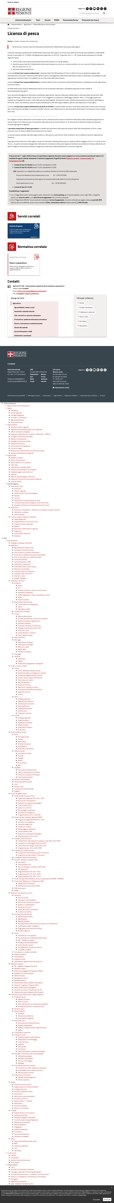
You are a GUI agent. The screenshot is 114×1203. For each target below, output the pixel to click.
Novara (43, 374)
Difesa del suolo (19, 1020)
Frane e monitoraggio (25, 1061)
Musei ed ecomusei (24, 685)
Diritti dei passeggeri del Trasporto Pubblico (28, 971)
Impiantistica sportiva (25, 708)
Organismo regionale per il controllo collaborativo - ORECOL (31, 434)
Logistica (21, 1044)
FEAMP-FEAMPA (20, 578)
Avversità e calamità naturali (24, 311)
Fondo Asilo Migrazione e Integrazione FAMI (29, 881)
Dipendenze (18, 1103)
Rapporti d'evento (24, 999)
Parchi (20, 607)
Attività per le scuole (24, 907)
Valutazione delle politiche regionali (26, 529)
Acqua (20, 585)
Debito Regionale (20, 519)
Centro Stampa (19, 514)
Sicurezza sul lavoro (21, 1098)
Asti (31, 376)
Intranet (102, 395)
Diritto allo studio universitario (28, 909)
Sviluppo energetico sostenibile (24, 1117)
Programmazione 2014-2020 (28, 836)
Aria (19, 588)
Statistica (17, 536)
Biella (32, 379)
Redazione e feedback (70, 395)
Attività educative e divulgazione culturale (32, 673)
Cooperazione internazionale (23, 789)
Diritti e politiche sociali (18, 732)
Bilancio (17, 526)
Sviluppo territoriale (20, 1115)
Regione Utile (11, 455)
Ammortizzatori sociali (25, 945)
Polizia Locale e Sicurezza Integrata (26, 493)
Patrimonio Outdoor (24, 652)
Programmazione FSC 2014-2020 (29, 874)
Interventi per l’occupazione (27, 935)
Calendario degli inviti (25, 824)
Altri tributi (17, 1150)
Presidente (14, 410)
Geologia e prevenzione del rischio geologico (29, 1053)
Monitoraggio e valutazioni (27, 810)
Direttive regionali (24, 931)
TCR (15, 1148)
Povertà (20, 756)
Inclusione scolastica (25, 912)
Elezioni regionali (20, 491)
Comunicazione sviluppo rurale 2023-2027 (32, 845)
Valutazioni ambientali (25, 592)
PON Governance (20, 888)
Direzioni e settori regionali (20, 427)
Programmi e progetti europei (24, 850)
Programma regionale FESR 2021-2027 (31, 819)
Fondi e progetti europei (19, 793)
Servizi (47, 20)
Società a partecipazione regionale (22, 453)
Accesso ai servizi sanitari (22, 1084)
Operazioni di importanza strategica (30, 803)
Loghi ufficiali (58, 395)
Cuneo (32, 381)
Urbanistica (21, 659)
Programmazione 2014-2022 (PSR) (30, 848)
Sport (16, 696)
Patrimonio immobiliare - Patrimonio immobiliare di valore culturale (37, 510)
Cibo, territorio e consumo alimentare (27, 315)
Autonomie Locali (17, 486)
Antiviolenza (22, 741)
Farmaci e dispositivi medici (23, 1091)
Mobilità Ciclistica (20, 968)
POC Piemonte (23, 869)
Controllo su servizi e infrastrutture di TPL (28, 990)
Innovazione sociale (24, 753)
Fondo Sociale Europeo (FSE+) (24, 796)
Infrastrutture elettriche (26, 1016)
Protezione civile (19, 1035)
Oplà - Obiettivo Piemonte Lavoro (22, 1184)
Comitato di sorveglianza (26, 812)
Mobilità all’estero (24, 921)
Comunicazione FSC (24, 864)
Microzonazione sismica (26, 1072)
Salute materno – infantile (23, 1101)
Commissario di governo (22, 1032)
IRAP (16, 1143)
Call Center (14, 465)
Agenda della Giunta (17, 420)
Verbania (44, 379)
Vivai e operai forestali (25, 635)
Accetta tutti (107, 1199)
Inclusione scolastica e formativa (29, 774)
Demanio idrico (19, 1009)
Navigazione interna (21, 978)
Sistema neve (22, 711)
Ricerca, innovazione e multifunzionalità (28, 323)
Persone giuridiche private (23, 782)
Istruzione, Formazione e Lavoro (21, 893)
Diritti (16, 734)
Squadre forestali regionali (26, 1077)
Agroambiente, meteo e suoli (24, 307)
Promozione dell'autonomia (27, 770)
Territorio (17, 656)
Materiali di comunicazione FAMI (29, 886)
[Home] (8, 24)
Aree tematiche (12, 540)
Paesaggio (17, 654)
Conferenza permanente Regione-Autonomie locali (31, 503)
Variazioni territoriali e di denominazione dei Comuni (31, 505)
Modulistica (83, 326)
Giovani (20, 739)
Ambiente (17, 583)
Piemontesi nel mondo (25, 680)
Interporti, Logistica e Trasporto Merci (26, 985)
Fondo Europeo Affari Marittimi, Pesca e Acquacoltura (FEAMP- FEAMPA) (39, 879)
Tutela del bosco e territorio (27, 633)
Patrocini (14, 474)
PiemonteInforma (70, 20)
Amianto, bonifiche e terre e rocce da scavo (32, 590)
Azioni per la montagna (25, 644)
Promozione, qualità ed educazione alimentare (30, 319)
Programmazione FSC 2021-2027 (29, 871)
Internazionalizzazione (21, 1134)
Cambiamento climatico (22, 611)
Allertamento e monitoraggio (27, 1039)
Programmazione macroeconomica (26, 521)
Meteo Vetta (22, 649)
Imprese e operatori (24, 623)
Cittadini (13, 1155)
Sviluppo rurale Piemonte (22, 838)
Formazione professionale (23, 914)
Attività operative (23, 1080)
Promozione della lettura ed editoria (30, 689)
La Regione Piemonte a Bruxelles (22, 436)
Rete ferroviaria (19, 975)
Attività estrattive (20, 1124)
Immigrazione (22, 746)
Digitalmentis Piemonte (19, 1181)
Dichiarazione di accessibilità (16, 395)
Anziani (20, 760)
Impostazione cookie (62, 387)
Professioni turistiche (25, 722)
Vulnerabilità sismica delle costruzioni (30, 1070)
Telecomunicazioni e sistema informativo (31, 1051)
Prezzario (21, 1013)
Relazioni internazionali (18, 439)
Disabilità (17, 767)
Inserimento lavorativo (25, 777)
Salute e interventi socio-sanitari (29, 772)
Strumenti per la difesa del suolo (29, 1023)
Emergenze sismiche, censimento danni (31, 1006)
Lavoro (16, 933)
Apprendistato (22, 919)
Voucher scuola (23, 897)
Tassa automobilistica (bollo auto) (25, 1141)
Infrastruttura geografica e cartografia (30, 663)
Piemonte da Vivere (90, 20)
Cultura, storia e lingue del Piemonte (30, 678)
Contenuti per (11, 1153)
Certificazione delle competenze (28, 926)
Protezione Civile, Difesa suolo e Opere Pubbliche (27, 994)
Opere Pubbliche (19, 1011)
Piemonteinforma (17, 422)
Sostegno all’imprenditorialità (28, 942)
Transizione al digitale (21, 1136)
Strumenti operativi (20, 1106)
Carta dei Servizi (16, 481)
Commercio (18, 1132)
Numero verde (58, 372)
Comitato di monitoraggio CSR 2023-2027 (32, 843)
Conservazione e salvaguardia (28, 604)
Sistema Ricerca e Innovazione (24, 1113)
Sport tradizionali (23, 706)
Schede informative (86, 307)
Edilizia (20, 661)
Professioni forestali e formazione (29, 626)
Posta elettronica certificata (88, 395)
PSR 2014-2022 (19, 576)
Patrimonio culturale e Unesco (28, 687)
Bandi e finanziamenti (18, 460)
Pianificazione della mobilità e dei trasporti (28, 983)
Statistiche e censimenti (22, 335)
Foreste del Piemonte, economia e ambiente (32, 618)
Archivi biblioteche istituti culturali (29, 670)
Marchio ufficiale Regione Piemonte (23, 477)
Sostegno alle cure (20, 1089)
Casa (15, 784)
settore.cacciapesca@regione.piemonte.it (32, 291)
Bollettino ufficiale (17, 458)
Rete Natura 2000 (24, 609)
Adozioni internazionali (22, 779)
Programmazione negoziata (23, 524)
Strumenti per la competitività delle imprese (32, 938)
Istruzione (17, 895)
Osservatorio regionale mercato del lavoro (28, 961)
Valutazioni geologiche (25, 1058)
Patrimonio (14, 507)
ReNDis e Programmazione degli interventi (32, 1027)
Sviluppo (13, 1110)
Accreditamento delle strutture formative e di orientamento (38, 923)
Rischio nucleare (23, 599)
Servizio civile (18, 786)
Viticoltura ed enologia (21, 569)
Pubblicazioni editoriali (86, 312)
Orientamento (19, 957)
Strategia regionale (24, 699)
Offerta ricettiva (23, 725)
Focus (13, 1167)
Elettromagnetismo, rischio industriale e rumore (34, 595)
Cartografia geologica (25, 1056)
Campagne (14, 1179)
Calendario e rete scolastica (27, 900)
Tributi (13, 1139)
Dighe (20, 1030)
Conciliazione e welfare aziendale (25, 952)
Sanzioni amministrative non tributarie (24, 469)
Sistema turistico (23, 720)
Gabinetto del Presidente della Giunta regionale (26, 429)
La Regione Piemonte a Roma (21, 441)
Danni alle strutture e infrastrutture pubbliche (33, 1004)
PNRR (56, 20)
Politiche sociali (19, 751)
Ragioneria (17, 531)
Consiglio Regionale (17, 415)
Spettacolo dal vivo (24, 692)
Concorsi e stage (16, 448)
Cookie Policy (82, 1195)
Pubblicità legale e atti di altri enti (22, 472)
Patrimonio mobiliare (21, 512)
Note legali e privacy (34, 395)
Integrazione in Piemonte (26, 883)
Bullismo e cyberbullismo (26, 905)
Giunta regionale (16, 413)
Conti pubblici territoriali (22, 533)
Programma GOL (19, 959)
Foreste (16, 614)
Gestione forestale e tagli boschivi (29, 621)
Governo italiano (13, 2)
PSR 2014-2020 (23, 630)
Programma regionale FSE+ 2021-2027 (31, 798)
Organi (9, 408)
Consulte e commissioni (19, 417)
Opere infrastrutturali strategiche (25, 987)
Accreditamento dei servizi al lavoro (30, 947)
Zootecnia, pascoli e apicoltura (24, 571)
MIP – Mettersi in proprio (26, 940)
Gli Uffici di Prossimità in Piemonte (22, 1169)
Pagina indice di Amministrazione (18, 406)
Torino (43, 376)
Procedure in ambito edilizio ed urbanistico (32, 1068)
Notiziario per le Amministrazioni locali (27, 500)
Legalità (17, 791)
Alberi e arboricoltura (25, 616)
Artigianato (18, 1127)
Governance (22, 862)
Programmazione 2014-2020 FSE (29, 815)
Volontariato (22, 1046)
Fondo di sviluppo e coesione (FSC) (26, 860)
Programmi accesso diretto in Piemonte (31, 855)
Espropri (17, 495)
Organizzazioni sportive (25, 701)
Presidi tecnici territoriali (22, 1075)
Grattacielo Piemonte (18, 443)
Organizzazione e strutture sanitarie (26, 1087)
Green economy (19, 637)
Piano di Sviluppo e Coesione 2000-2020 (31, 867)
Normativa (82, 321)
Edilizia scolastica (20, 954)
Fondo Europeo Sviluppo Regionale (26, 1120)
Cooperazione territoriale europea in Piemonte (33, 853)
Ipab (19, 765)
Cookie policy (47, 395)
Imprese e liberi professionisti (20, 1160)
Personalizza (96, 1199)
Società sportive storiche (26, 704)
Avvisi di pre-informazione (27, 800)
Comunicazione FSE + (25, 805)
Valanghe (21, 1063)
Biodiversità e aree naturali (23, 602)
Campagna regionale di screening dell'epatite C (26, 1172)
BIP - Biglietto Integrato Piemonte (25, 966)
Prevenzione (18, 1094)
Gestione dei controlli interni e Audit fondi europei (27, 450)
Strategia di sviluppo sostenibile (21, 543)
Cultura (16, 668)
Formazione (22, 1049)
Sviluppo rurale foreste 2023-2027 (29, 628)
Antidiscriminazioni (24, 744)
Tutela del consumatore (26, 748)
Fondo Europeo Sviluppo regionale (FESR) (28, 817)
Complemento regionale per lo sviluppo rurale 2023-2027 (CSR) (39, 841)
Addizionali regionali (21, 1146)
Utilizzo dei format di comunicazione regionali (26, 479)
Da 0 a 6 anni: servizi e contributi (29, 902)
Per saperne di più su (24, 230)
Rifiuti (20, 597)
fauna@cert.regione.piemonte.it (27, 293)
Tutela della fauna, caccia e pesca (25, 566)
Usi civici (17, 498)
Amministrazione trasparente (20, 446)
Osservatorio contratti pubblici (21, 467)
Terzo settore (22, 763)
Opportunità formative (25, 916)
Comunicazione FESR (25, 831)
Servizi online (83, 316)
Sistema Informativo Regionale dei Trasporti (29, 992)
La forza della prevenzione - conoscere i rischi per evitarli (30, 1174)
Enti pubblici (15, 1158)
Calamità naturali (20, 997)
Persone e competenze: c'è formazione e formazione (28, 1176)
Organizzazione (12, 424)
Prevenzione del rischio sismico (24, 1065)
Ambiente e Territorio (18, 581)
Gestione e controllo (24, 808)
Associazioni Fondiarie (25, 642)
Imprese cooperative (21, 1129)
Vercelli (43, 381)
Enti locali (17, 488)
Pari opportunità (23, 737)
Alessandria (34, 374)
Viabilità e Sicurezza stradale (23, 973)
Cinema (20, 694)
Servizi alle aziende (21, 327)
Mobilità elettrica (19, 980)
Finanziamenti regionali (25, 1018)
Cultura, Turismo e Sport (19, 666)
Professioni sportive (24, 713)
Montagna (17, 640)
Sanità (13, 1082)
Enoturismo (22, 730)
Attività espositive (24, 682)
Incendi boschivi (23, 1042)
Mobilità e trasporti (17, 964)
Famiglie (20, 758)
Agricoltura (17, 303)
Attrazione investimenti (22, 1122)
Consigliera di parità (24, 949)
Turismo (17, 715)
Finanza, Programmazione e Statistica (23, 517)
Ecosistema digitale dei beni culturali (30, 675)
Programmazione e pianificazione (29, 1037)
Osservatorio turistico (25, 727)
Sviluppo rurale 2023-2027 (23, 573)
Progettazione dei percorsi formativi (30, 928)
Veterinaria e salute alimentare (24, 1096)
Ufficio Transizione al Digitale (20, 432)
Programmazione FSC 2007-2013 (29, 876)
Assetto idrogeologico (25, 1025)
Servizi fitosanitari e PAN (23, 331)
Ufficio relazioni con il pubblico (21, 462)
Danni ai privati (23, 1001)
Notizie (81, 303)
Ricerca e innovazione (21, 1108)
